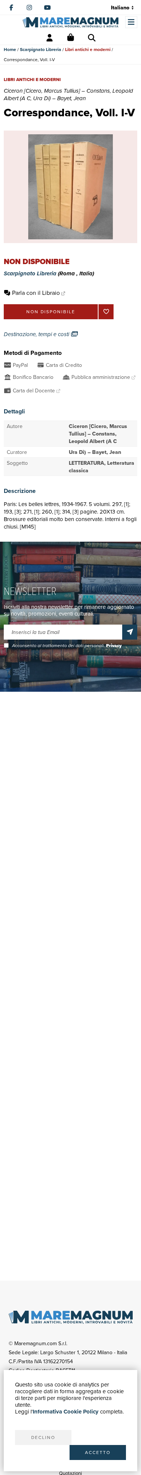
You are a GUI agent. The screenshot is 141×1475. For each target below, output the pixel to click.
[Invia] (129, 632)
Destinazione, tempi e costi (37, 334)
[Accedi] (49, 37)
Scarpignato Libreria (40, 49)
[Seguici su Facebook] (11, 7)
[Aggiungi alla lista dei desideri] (106, 311)
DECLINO (43, 1437)
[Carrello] (70, 37)
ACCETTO (98, 1452)
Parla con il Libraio (36, 292)
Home (10, 49)
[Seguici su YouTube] (47, 7)
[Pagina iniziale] (70, 22)
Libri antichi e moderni (88, 49)
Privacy (113, 645)
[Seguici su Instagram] (29, 7)
